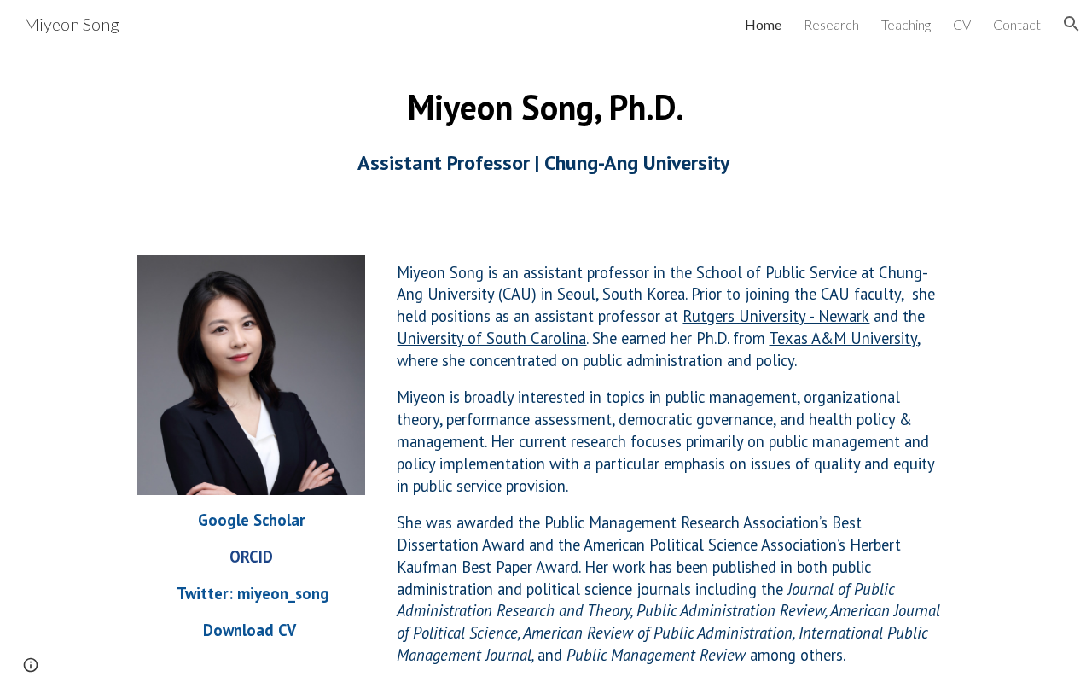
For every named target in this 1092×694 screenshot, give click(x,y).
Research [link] (831, 24)
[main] (546, 129)
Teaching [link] (906, 24)
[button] (1071, 23)
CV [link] (962, 24)
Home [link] (763, 24)
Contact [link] (1017, 24)
